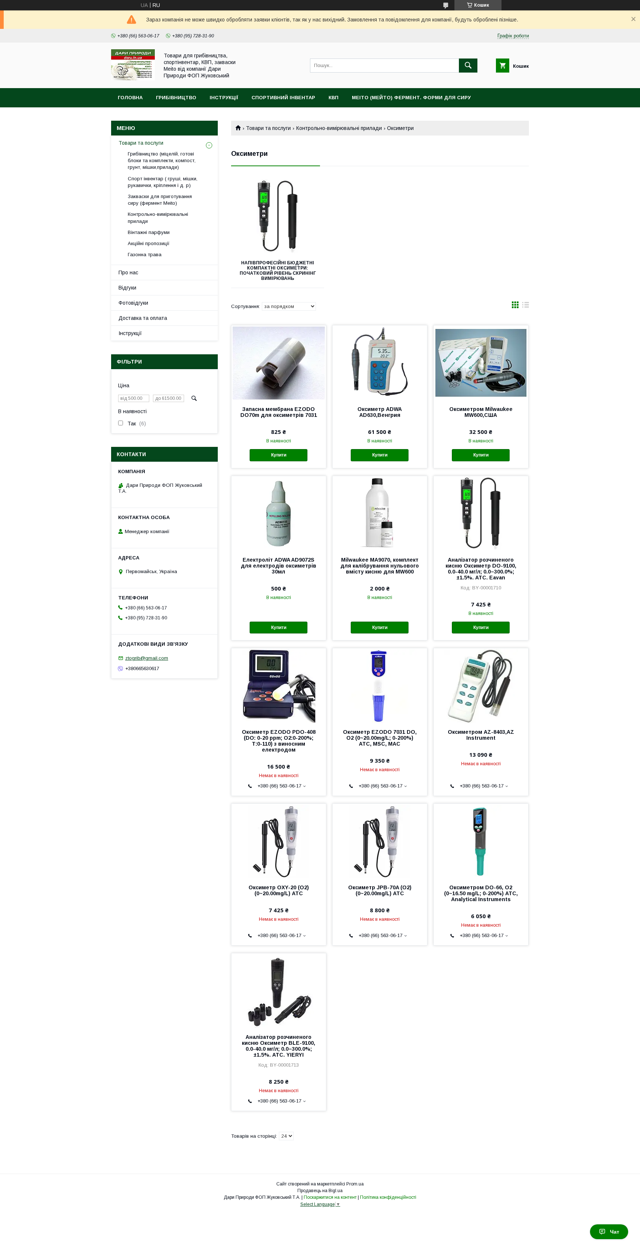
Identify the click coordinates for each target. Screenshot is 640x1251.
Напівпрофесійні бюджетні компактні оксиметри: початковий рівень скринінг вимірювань (278, 270)
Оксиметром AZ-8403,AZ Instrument (481, 735)
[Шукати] (468, 65)
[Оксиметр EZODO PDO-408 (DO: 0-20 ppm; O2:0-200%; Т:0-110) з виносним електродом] (278, 685)
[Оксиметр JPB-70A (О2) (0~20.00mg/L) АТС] (380, 841)
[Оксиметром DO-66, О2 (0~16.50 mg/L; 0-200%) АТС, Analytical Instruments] (481, 841)
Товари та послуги (268, 128)
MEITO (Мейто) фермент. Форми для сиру (411, 97)
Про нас (128, 272)
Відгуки (127, 288)
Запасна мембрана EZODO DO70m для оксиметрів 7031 (278, 412)
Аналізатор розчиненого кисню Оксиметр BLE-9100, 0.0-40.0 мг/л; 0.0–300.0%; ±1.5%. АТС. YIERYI (278, 1046)
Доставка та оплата (143, 318)
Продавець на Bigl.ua (320, 1190)
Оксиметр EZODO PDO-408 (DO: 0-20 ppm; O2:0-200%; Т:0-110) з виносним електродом (279, 741)
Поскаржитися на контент (330, 1197)
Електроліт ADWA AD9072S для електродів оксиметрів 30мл (278, 566)
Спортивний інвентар (283, 97)
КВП (334, 97)
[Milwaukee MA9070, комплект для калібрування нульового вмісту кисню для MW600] (380, 513)
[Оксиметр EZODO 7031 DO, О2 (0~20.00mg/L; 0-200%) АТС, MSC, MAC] (380, 685)
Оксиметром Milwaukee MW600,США (481, 412)
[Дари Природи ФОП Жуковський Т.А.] (133, 78)
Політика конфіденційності (388, 1197)
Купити (278, 455)
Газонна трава (144, 254)
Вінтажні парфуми (149, 232)
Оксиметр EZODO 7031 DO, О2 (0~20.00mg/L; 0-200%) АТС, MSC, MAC (380, 738)
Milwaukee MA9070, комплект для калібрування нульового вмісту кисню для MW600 (379, 566)
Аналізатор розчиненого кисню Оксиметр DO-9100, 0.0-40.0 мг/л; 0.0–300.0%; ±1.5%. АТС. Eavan (481, 569)
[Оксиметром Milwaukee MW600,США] (481, 362)
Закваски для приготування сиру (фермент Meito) (160, 200)
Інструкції (224, 97)
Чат (614, 1232)
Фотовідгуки (133, 303)
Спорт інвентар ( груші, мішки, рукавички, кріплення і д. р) (162, 182)
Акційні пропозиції (149, 243)
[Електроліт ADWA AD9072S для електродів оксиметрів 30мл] (278, 513)
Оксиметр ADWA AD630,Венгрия (379, 412)
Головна (130, 97)
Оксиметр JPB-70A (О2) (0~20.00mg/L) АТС (379, 890)
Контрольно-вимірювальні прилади (339, 128)
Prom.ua (355, 1184)
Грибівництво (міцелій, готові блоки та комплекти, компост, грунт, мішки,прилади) (162, 160)
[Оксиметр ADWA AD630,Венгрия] (380, 362)
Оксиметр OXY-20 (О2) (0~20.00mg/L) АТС (279, 890)
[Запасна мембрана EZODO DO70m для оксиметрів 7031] (278, 362)
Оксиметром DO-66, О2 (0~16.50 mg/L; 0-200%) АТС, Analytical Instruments (481, 893)
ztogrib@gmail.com (146, 658)
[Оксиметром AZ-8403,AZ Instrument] (481, 685)
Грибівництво (176, 97)
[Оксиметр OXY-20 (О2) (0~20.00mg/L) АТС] (278, 841)
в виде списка (525, 306)
